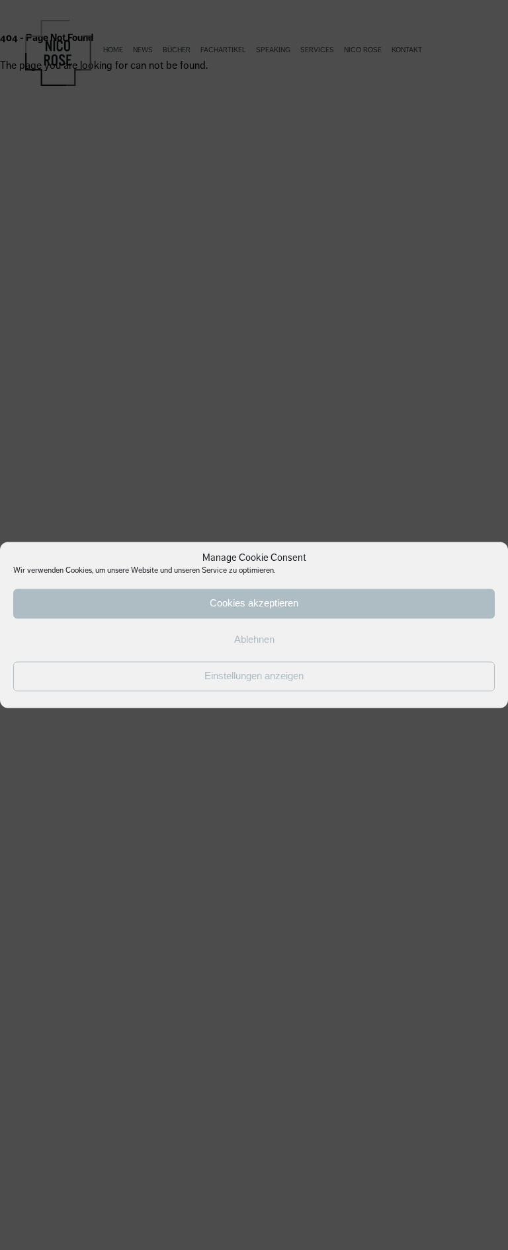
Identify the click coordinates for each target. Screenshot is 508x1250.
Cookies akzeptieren (254, 603)
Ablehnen (254, 640)
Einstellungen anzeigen (254, 676)
